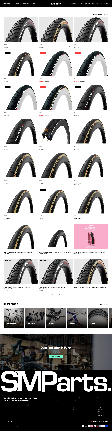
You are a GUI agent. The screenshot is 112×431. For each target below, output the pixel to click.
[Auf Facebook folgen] (5, 421)
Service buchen (73, 3)
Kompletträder (7, 3)
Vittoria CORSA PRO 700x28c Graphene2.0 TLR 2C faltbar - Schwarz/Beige (55, 181)
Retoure (74, 402)
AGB (74, 409)
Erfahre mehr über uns (56, 356)
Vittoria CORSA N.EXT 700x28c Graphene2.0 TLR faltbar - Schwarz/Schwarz (55, 147)
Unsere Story (95, 3)
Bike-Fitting (87, 3)
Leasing (80, 3)
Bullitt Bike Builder (101, 415)
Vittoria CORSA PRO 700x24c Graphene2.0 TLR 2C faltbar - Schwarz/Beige (90, 147)
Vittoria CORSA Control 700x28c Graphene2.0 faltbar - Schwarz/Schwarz (89, 79)
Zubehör (33, 3)
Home (5, 9)
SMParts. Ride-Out (101, 402)
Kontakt (74, 400)
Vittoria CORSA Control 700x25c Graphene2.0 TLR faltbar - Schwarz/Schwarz (55, 79)
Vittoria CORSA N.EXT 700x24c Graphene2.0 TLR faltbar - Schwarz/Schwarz (90, 113)
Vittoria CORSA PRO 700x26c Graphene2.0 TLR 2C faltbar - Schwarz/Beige (20, 181)
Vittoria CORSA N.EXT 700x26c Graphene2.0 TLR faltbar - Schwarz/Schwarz (20, 147)
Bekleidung (25, 3)
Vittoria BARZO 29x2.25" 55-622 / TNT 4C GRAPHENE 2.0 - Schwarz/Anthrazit (90, 46)
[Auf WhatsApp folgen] (12, 421)
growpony (17, 426)
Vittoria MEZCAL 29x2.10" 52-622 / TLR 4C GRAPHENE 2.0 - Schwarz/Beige (90, 287)
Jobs (98, 413)
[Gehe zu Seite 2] (59, 294)
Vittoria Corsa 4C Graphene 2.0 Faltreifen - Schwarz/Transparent (17, 79)
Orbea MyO (99, 405)
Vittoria (9, 9)
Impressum (75, 405)
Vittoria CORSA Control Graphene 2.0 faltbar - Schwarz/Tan (51, 113)
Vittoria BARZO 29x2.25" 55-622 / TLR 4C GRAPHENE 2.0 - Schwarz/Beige (54, 46)
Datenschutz (75, 407)
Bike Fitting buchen (101, 400)
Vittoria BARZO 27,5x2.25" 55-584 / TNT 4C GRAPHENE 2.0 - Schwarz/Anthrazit (21, 46)
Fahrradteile (16, 3)
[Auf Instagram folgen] (8, 421)
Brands (98, 411)
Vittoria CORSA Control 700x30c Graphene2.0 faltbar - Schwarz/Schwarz (19, 113)
